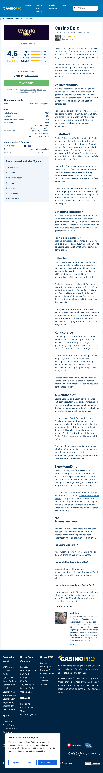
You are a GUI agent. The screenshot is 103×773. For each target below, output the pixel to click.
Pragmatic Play (34, 136)
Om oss (43, 663)
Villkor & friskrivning (63, 763)
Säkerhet (10, 183)
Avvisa (30, 762)
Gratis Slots (8, 725)
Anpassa (15, 762)
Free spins (25, 704)
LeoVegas (25, 677)
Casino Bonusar (27, 707)
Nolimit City (35, 131)
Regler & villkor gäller (28, 90)
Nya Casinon (9, 677)
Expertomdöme (12, 198)
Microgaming (36, 128)
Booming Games (42, 125)
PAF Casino (25, 674)
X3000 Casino (27, 684)
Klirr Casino (25, 681)
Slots (65, 5)
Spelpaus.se (19, 92)
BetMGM (24, 667)
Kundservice (11, 188)
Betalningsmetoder (14, 178)
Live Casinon (9, 709)
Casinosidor (8, 706)
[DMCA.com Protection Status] (92, 764)
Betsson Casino (27, 688)
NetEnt (46, 128)
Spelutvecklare (10, 728)
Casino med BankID (39, 8)
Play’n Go (45, 131)
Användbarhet (12, 193)
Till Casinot (26, 83)
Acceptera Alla (47, 762)
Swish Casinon (9, 681)
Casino (27, 5)
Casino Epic (26, 692)
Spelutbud (10, 173)
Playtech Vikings (42, 133)
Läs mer (87, 640)
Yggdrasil (45, 136)
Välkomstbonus (12, 167)
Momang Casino (28, 670)
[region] (32, 750)
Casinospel (8, 721)
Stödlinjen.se (41, 90)
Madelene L (74, 37)
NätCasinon (8, 667)
